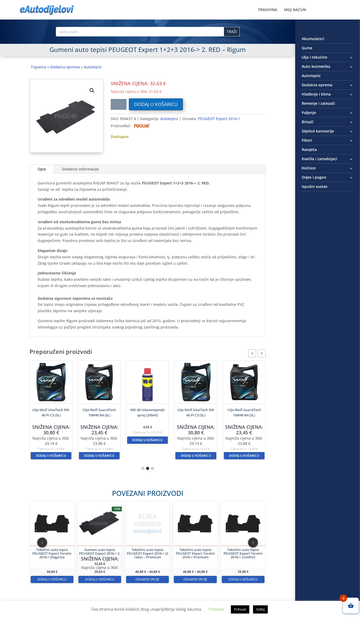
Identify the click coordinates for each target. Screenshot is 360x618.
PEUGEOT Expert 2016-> (219, 118)
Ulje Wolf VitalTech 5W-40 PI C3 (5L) (51, 412)
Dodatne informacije (80, 169)
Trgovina (267, 10)
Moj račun (295, 10)
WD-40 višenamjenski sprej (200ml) (147, 412)
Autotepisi (93, 66)
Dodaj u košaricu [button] (51, 455)
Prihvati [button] (240, 609)
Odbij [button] (260, 609)
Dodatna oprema (65, 66)
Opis (42, 169)
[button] (92, 90)
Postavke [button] (216, 609)
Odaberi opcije (147, 579)
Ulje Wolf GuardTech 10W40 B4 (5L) (99, 412)
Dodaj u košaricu (156, 104)
